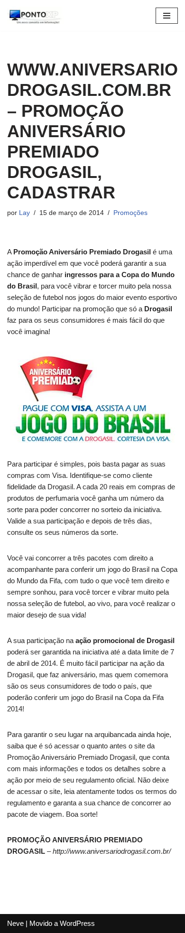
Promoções (130, 212)
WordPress (77, 923)
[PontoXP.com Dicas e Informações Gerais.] (35, 15)
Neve (15, 923)
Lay (24, 212)
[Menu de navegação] (167, 16)
